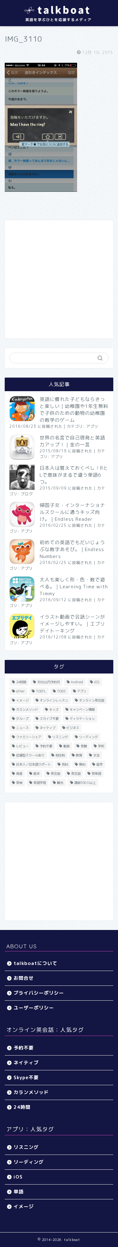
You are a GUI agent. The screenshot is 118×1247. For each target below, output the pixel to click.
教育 (79, 755)
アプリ (92, 426)
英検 (19, 782)
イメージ (22, 700)
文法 (96, 755)
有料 (65, 764)
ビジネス (72, 728)
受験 (84, 746)
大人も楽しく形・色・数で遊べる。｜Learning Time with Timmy (74, 586)
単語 (19, 1191)
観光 (60, 782)
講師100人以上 (85, 782)
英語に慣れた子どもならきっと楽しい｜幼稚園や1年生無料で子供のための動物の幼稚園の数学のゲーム (74, 409)
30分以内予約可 (48, 682)
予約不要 (46, 746)
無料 (82, 764)
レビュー (22, 746)
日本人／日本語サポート (33, 764)
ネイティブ (47, 728)
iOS (96, 682)
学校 (101, 746)
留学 (99, 764)
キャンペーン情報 (82, 709)
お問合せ (24, 978)
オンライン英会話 (91, 700)
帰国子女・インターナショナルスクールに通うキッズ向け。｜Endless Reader (72, 512)
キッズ (54, 709)
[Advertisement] (59, 279)
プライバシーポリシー (39, 993)
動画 (66, 746)
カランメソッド (27, 709)
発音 (19, 773)
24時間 (21, 682)
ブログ (27, 494)
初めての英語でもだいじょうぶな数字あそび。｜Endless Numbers (72, 549)
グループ (22, 718)
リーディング (88, 737)
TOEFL (41, 691)
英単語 (96, 773)
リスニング (60, 737)
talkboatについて (35, 963)
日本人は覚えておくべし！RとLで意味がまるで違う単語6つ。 (74, 475)
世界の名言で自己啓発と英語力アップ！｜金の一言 (72, 441)
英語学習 (39, 782)
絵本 (36, 773)
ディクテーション (82, 718)
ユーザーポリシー (34, 1007)
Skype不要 (26, 1077)
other (20, 691)
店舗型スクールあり (30, 755)
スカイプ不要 (49, 718)
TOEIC (61, 691)
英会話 (55, 773)
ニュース (22, 728)
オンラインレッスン (54, 700)
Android (77, 682)
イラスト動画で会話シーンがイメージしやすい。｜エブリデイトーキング (72, 624)
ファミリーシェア (28, 737)
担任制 (60, 755)
